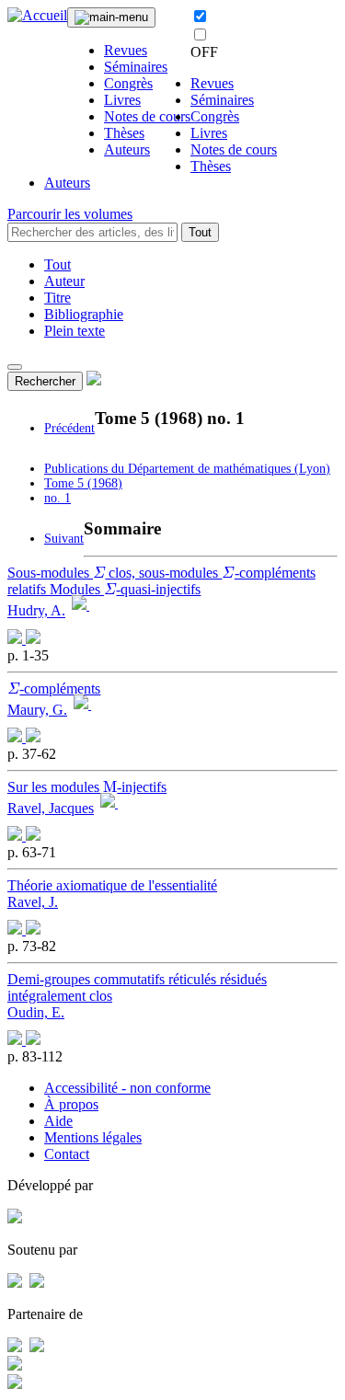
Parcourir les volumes (69, 214)
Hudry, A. (36, 611)
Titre (57, 297)
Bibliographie (83, 314)
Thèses (124, 133)
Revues (125, 50)
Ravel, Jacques (50, 808)
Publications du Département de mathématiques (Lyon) (187, 469)
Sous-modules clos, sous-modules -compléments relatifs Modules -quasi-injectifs (161, 581)
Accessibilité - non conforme (127, 1088)
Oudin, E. (35, 1012)
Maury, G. (37, 709)
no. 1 (57, 498)
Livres (122, 100)
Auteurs (127, 149)
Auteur (64, 281)
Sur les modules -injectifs (87, 787)
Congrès (128, 83)
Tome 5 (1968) (83, 483)
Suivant (64, 538)
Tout (200, 232)
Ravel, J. (32, 902)
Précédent (69, 428)
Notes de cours (147, 116)
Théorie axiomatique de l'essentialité (112, 885)
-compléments (53, 688)
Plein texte (74, 331)
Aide (58, 1121)
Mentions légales (93, 1137)
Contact (66, 1154)
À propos (71, 1104)
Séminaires (135, 67)
